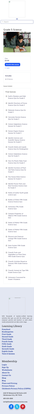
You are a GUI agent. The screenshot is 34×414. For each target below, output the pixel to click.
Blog (4, 380)
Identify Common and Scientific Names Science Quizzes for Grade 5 (16, 140)
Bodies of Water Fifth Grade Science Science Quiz (17, 201)
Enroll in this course (12, 64)
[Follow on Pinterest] (22, 406)
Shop (4, 378)
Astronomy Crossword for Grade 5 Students (16, 278)
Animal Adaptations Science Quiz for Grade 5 (17, 155)
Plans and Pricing (9, 383)
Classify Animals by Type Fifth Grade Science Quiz (18, 271)
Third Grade (7, 339)
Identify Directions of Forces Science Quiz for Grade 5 (17, 104)
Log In (7, 68)
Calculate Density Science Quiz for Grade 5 (17, 118)
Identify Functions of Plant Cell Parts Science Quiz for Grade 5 (17, 170)
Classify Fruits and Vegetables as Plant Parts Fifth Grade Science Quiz (17, 254)
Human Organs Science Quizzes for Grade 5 (16, 132)
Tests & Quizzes (8, 354)
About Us (6, 373)
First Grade (6, 334)
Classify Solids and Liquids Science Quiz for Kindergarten (18, 148)
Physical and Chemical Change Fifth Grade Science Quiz (17, 239)
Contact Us (6, 375)
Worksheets (7, 370)
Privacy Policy (8, 386)
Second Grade (7, 337)
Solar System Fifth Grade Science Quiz (16, 247)
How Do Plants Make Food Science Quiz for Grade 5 (17, 162)
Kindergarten (7, 332)
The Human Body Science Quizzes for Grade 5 (17, 178)
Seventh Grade (8, 349)
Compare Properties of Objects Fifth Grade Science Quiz (17, 216)
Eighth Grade (7, 351)
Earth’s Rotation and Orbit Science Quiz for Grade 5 (17, 97)
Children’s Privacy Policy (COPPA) (16, 388)
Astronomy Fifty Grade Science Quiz (15, 208)
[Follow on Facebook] (11, 406)
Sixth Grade (7, 346)
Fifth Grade (6, 344)
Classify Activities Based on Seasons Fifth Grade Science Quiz (17, 263)
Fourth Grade (7, 341)
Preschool (6, 329)
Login (4, 365)
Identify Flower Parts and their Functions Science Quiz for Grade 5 (17, 186)
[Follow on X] (17, 406)
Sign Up (5, 367)
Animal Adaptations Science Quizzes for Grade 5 (17, 125)
